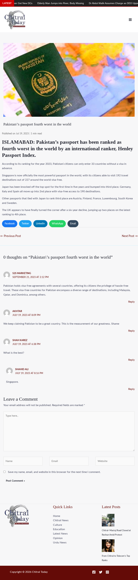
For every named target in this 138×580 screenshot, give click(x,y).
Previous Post (10, 236)
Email (73, 223)
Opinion (58, 538)
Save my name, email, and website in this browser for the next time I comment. (54, 472)
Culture (57, 525)
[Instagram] (107, 572)
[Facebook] (94, 572)
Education (59, 529)
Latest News (60, 533)
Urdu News (59, 542)
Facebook (10, 223)
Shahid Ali (21, 369)
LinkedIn (40, 223)
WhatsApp (57, 223)
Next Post (130, 236)
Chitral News (60, 520)
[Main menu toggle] (130, 19)
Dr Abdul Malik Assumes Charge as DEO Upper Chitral (65, 3)
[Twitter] (100, 572)
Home (56, 516)
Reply (131, 301)
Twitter (25, 223)
